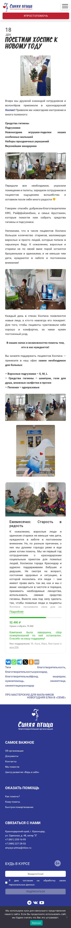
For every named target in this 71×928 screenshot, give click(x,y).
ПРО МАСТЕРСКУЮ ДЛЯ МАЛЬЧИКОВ (29, 694)
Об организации (14, 750)
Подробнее (16, 611)
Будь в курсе (17, 864)
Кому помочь (12, 801)
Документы (11, 756)
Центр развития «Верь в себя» (22, 772)
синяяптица (57, 681)
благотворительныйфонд (21, 676)
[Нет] (66, 917)
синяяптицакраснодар (19, 685)
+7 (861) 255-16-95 (15, 839)
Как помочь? (12, 796)
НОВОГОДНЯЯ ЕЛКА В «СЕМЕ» (46, 697)
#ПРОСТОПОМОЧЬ (36, 15)
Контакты (11, 761)
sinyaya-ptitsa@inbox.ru (18, 847)
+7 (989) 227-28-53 (15, 843)
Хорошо (36, 922)
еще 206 (14, 647)
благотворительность (51, 667)
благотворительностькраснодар (26, 671)
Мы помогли (12, 766)
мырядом (59, 676)
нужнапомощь (14, 681)
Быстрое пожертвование (19, 807)
